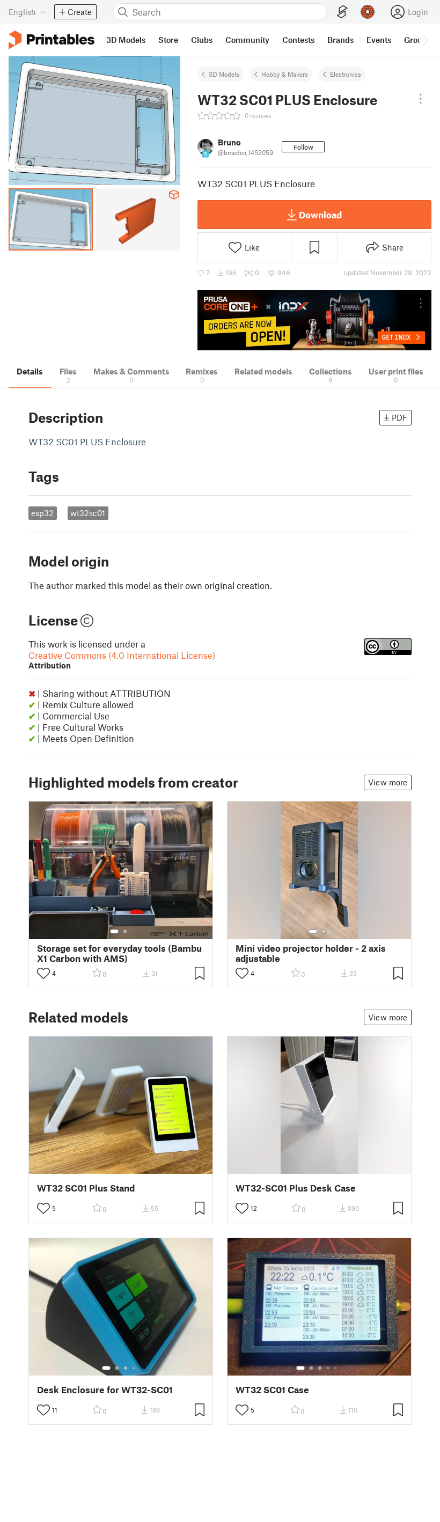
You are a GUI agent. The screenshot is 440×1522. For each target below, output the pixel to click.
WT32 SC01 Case (272, 1390)
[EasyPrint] (342, 12)
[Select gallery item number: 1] (114, 931)
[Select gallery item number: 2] (125, 931)
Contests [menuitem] (298, 40)
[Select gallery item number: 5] (336, 1368)
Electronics (345, 74)
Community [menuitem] (247, 40)
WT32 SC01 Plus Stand (86, 1188)
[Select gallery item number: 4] (134, 1368)
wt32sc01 (87, 513)
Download (320, 214)
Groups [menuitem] (417, 40)
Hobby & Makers (284, 74)
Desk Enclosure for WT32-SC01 (105, 1390)
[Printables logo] (51, 40)
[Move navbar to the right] (425, 40)
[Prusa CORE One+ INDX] (314, 320)
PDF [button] (399, 417)
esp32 (42, 513)
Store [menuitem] (168, 40)
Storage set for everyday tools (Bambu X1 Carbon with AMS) (119, 953)
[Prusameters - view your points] (368, 12)
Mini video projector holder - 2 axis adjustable (311, 953)
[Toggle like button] (43, 973)
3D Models (224, 74)
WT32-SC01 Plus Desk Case (296, 1188)
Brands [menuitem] (340, 40)
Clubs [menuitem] (201, 40)
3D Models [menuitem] (125, 40)
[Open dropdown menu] (420, 98)
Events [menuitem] (378, 40)
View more (387, 782)
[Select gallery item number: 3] (125, 1368)
